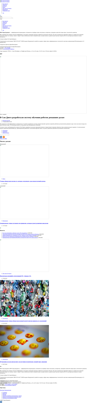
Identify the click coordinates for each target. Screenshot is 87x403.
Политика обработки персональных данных (12, 395)
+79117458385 (7, 47)
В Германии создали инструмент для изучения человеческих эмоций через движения (23, 361)
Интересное (5, 9)
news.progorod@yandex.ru (8, 49)
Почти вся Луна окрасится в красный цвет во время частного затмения (18, 236)
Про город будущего (7, 8)
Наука (4, 7)
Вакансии (5, 393)
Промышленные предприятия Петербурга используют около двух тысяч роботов (20, 237)
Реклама (4, 394)
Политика (2, 390)
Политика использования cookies (10, 398)
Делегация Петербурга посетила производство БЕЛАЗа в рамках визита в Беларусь (21, 234)
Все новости (5, 3)
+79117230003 (14, 384)
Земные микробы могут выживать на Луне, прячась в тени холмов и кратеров (19, 235)
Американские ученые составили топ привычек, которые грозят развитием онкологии (24, 223)
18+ (3, 13)
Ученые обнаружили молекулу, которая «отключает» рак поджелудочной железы (22, 181)
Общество (5, 5)
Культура (4, 6)
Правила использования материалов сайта (12, 396)
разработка (5, 131)
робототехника (6, 132)
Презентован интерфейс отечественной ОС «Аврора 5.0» (15, 276)
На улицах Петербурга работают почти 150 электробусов (15, 232)
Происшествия (8, 390)
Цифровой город (6, 10)
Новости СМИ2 (3, 138)
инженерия (5, 130)
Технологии (5, 318)
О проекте (5, 392)
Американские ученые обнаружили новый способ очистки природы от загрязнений (23, 321)
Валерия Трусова (6, 120)
